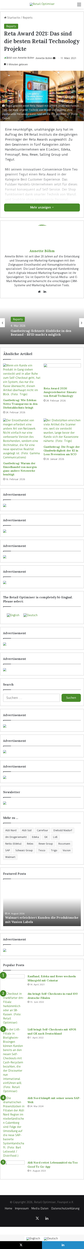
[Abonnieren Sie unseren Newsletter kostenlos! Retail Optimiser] (42, 803)
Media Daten (39, 1208)
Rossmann (64, 843)
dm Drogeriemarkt (16, 837)
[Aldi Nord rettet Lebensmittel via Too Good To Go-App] (14, 1168)
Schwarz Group (24, 850)
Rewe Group (46, 843)
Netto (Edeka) (13, 843)
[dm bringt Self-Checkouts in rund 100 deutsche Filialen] (14, 1008)
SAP (7, 850)
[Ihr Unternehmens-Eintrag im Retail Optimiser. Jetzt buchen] (42, 751)
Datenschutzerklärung (65, 1208)
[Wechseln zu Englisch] (33, 1239)
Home (8, 1208)
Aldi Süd (26, 830)
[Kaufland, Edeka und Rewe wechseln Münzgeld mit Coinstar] (14, 981)
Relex (30, 843)
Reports (27, 17)
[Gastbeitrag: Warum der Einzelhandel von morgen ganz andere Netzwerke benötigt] (21, 439)
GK (46, 837)
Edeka (35, 837)
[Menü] (79, 5)
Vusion (67, 850)
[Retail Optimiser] (42, 4)
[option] (42, 322)
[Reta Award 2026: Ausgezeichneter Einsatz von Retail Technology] (62, 374)
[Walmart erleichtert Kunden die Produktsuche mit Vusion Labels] (42, 904)
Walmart (10, 857)
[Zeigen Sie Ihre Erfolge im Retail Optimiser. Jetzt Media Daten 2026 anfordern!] (42, 950)
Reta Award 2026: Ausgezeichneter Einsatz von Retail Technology (60, 392)
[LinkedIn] (44, 291)
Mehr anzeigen (41, 207)
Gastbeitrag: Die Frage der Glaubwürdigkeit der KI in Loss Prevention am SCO (62, 450)
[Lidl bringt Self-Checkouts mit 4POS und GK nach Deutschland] (14, 1060)
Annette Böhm (44, 58)
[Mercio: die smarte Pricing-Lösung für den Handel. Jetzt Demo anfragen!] (42, 556)
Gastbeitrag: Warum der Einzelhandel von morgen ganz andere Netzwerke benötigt (20, 468)
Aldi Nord (10, 830)
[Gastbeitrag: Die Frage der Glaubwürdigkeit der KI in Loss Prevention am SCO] (62, 430)
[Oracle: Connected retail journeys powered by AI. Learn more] (42, 669)
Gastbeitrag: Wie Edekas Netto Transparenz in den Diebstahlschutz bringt (20, 403)
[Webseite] (39, 291)
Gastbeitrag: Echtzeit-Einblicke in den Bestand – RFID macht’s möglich (41, 332)
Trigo (54, 850)
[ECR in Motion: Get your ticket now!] (42, 505)
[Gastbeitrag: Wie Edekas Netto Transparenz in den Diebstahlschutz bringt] (21, 379)
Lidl (55, 837)
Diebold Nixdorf (63, 830)
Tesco (41, 850)
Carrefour (42, 830)
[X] (37, 1218)
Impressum (22, 1208)
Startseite (13, 17)
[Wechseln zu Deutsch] (51, 1239)
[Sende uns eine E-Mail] (54, 58)
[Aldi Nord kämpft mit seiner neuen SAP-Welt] (14, 1127)
